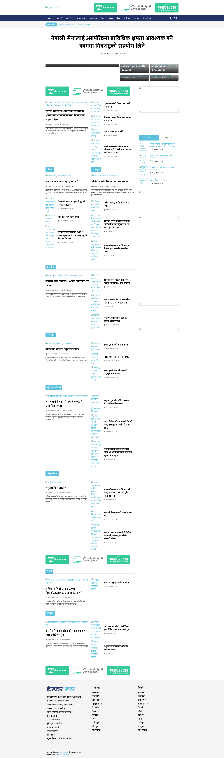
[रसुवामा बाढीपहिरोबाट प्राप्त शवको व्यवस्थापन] (96, 107)
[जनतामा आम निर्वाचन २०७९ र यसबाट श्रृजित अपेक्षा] (96, 321)
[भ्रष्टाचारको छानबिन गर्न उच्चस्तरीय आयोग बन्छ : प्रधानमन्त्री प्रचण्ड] (96, 303)
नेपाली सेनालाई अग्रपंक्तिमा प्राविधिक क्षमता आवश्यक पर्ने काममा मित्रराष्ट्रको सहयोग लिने (112, 42)
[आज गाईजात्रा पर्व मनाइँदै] (96, 133)
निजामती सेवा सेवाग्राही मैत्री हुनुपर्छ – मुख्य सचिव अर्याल (72, 203)
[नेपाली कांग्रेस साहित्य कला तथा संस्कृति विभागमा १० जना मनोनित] (96, 283)
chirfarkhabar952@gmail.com (60, 704)
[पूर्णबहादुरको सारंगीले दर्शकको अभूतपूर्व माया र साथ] (96, 374)
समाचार (50, 18)
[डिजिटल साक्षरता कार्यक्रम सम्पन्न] (96, 584)
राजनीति (59, 18)
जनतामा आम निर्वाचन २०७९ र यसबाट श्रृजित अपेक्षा (115, 320)
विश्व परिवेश (147, 18)
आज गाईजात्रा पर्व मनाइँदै (113, 131)
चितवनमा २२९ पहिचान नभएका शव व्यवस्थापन (117, 119)
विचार (118, 18)
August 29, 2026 (157, 161)
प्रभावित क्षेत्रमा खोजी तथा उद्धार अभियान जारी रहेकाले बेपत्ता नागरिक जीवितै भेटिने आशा (118, 149)
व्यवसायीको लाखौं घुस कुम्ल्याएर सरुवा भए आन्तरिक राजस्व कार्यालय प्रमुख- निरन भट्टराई (118, 452)
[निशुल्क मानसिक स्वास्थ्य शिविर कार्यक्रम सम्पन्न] (96, 649)
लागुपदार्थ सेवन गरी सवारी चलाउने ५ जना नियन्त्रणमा (65, 404)
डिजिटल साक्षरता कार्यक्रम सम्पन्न (116, 583)
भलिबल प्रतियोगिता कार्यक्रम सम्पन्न (109, 181)
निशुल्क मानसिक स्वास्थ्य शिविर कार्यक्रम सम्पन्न (116, 648)
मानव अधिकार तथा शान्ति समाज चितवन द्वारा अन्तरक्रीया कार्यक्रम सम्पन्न (116, 248)
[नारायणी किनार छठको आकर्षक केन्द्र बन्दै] (96, 516)
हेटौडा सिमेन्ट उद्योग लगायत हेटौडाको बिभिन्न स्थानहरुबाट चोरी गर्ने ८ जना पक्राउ (118, 425)
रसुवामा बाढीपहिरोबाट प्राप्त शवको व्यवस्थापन (74, 24)
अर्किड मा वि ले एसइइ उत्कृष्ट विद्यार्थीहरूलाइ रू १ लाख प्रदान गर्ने (64, 591)
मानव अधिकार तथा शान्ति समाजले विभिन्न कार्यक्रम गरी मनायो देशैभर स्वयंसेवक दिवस (117, 493)
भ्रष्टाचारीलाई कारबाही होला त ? (62, 181)
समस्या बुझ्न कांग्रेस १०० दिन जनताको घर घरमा (67, 283)
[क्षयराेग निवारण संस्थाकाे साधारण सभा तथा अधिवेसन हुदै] (67, 624)
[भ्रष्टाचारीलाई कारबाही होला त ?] (67, 175)
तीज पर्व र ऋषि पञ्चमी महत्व (68, 217)
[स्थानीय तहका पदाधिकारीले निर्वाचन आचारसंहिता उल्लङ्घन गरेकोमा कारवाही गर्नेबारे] (96, 537)
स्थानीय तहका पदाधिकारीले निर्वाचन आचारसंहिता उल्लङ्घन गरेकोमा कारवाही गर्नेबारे (117, 535)
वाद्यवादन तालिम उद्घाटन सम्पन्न (62, 349)
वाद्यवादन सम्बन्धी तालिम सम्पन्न (116, 345)
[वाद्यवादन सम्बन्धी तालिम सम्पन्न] (96, 346)
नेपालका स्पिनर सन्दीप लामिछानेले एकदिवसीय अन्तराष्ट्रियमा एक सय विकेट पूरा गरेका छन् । (117, 224)
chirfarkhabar (65, 124)
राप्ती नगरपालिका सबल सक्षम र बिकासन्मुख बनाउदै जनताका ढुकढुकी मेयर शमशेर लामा (72, 235)
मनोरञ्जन (127, 18)
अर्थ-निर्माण (69, 18)
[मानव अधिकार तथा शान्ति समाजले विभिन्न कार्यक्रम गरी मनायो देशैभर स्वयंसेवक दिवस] (96, 494)
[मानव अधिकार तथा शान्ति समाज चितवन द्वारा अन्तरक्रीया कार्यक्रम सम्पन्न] (96, 250)
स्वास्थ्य (110, 18)
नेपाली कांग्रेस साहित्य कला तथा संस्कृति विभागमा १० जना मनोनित (117, 282)
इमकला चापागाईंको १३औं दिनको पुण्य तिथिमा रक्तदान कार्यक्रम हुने (117, 628)
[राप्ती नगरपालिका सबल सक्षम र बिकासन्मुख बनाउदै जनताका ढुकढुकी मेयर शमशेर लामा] (51, 237)
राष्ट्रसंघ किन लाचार (56, 488)
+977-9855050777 (61, 701)
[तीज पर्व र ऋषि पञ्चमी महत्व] (51, 218)
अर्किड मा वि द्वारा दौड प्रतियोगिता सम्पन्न (116, 204)
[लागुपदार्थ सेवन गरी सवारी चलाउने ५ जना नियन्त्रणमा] (67, 396)
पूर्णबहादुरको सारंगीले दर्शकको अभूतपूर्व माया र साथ (115, 372)
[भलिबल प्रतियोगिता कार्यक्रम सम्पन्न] (113, 175)
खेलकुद (136, 18)
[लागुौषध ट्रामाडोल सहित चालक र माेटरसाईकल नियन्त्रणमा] (96, 404)
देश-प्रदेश (93, 18)
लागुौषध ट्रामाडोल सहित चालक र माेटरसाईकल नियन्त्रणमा (116, 402)
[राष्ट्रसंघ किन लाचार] (67, 482)
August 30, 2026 (157, 149)
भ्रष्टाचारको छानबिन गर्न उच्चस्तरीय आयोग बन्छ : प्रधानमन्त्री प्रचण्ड (117, 301)
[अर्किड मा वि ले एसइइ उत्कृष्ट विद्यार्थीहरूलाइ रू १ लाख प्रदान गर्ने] (67, 581)
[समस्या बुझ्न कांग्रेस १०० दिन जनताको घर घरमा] (67, 275)
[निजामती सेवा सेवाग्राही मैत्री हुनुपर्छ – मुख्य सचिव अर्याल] (51, 205)
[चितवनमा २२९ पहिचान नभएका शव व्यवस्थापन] (96, 121)
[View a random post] (175, 18)
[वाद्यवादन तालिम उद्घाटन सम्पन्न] (67, 343)
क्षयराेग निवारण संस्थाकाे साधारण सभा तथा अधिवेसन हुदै (66, 633)
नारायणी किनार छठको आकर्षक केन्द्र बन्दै (118, 514)
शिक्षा (102, 18)
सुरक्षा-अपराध (82, 18)
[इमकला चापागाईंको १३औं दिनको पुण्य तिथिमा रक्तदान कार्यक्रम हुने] (96, 630)
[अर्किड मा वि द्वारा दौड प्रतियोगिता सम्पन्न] (96, 206)
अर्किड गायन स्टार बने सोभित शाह (116, 357)
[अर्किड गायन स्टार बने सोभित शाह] (96, 359)
